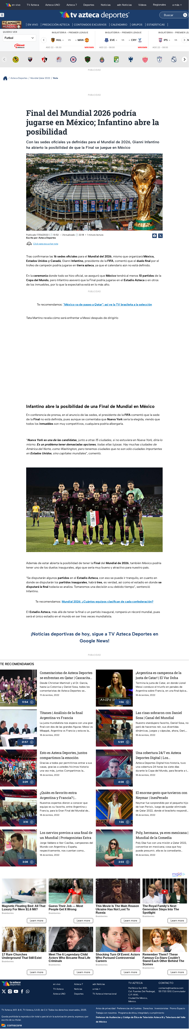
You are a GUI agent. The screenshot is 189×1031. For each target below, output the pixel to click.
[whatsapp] (28, 992)
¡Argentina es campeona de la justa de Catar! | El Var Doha (158, 675)
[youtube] (16, 992)
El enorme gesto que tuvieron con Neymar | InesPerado (161, 795)
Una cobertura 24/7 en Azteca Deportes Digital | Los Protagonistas (158, 755)
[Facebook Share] (154, 236)
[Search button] (185, 15)
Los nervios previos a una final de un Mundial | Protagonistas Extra (66, 835)
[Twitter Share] (160, 236)
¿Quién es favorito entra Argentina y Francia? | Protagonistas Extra (58, 795)
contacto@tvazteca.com (171, 988)
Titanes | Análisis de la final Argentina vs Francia (61, 715)
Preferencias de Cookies (129, 1008)
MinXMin (89, 47)
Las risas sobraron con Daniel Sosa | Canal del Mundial (159, 715)
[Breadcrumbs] (7, 78)
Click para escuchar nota (45, 243)
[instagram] (10, 992)
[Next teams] (184, 59)
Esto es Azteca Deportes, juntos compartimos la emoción (63, 755)
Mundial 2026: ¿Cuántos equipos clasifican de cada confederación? (107, 601)
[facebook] (22, 992)
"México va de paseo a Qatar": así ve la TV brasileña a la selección (107, 304)
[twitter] (3, 992)
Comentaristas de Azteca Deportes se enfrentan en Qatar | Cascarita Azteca (66, 675)
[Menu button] (15, 15)
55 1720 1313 (165, 991)
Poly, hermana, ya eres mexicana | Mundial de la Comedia (162, 835)
